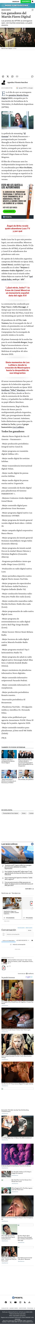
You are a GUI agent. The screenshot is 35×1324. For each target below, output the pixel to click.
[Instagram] (20, 1302)
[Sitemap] (29, 1302)
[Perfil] (17, 1298)
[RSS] (25, 1302)
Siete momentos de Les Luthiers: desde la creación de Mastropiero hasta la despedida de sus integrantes (17, 367)
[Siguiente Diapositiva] (32, 908)
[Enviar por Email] (17, 76)
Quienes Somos (13, 1308)
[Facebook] (6, 1302)
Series (23, 813)
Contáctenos (22, 1308)
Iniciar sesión (21, 927)
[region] (17, 951)
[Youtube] (15, 1302)
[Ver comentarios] (32, 10)
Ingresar (15, 1)
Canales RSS (5, 1308)
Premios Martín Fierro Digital (10, 813)
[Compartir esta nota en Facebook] (3, 76)
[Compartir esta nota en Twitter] (7, 76)
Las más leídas (9, 844)
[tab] (8, 940)
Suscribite (26, 1)
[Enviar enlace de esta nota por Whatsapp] (12, 76)
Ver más (28, 888)
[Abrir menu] (2, 5)
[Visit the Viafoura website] (30, 973)
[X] (10, 1302)
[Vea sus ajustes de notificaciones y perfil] (32, 1)
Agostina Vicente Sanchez (17, 82)
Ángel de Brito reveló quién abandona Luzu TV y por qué (17, 228)
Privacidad (30, 1308)
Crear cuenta (29, 927)
